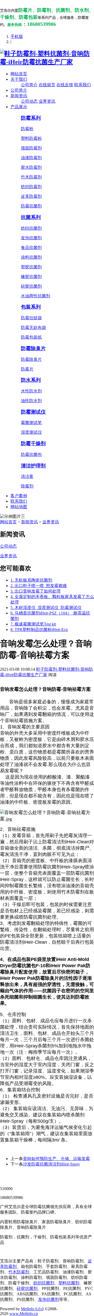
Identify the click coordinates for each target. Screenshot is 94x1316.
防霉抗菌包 (31, 454)
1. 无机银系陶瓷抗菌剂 (31, 580)
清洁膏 (27, 476)
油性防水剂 (31, 400)
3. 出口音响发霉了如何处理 (35, 591)
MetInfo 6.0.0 (32, 1309)
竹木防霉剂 (31, 177)
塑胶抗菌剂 (31, 267)
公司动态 (29, 101)
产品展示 (18, 107)
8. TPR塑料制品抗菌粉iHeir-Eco (39, 629)
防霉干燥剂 (33, 443)
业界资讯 (47, 101)
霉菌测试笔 (31, 422)
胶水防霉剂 (31, 167)
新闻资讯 (18, 96)
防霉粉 (27, 128)
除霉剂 (27, 486)
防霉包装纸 (31, 337)
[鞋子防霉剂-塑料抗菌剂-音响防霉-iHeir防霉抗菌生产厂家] (47, 62)
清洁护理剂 (33, 465)
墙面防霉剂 (31, 148)
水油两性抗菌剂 (35, 296)
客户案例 (18, 496)
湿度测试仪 (31, 432)
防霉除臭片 (33, 348)
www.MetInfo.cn (23, 1313)
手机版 (16, 36)
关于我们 (18, 79)
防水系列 (31, 380)
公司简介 (29, 85)
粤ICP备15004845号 (51, 1179)
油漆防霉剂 (31, 157)
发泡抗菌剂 (31, 238)
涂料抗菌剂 (31, 257)
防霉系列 (31, 118)
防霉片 (27, 369)
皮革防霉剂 (31, 196)
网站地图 (18, 507)
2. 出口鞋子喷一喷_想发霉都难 (38, 585)
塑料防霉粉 (31, 138)
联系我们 (82, 85)
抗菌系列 (31, 217)
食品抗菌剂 (31, 247)
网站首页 (18, 74)
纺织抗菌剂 (31, 228)
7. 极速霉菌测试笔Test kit (33, 624)
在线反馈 (64, 85)
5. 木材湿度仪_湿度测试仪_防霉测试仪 (45, 607)
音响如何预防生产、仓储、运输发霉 (56, 1158)
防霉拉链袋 (31, 318)
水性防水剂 (31, 391)
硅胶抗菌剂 (31, 286)
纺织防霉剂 (31, 186)
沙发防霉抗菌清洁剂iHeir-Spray (51, 1164)
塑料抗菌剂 (68, 1283)
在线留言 (47, 85)
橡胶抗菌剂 (31, 276)
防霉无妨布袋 (33, 327)
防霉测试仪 (33, 412)
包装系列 (31, 307)
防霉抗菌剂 (31, 206)
